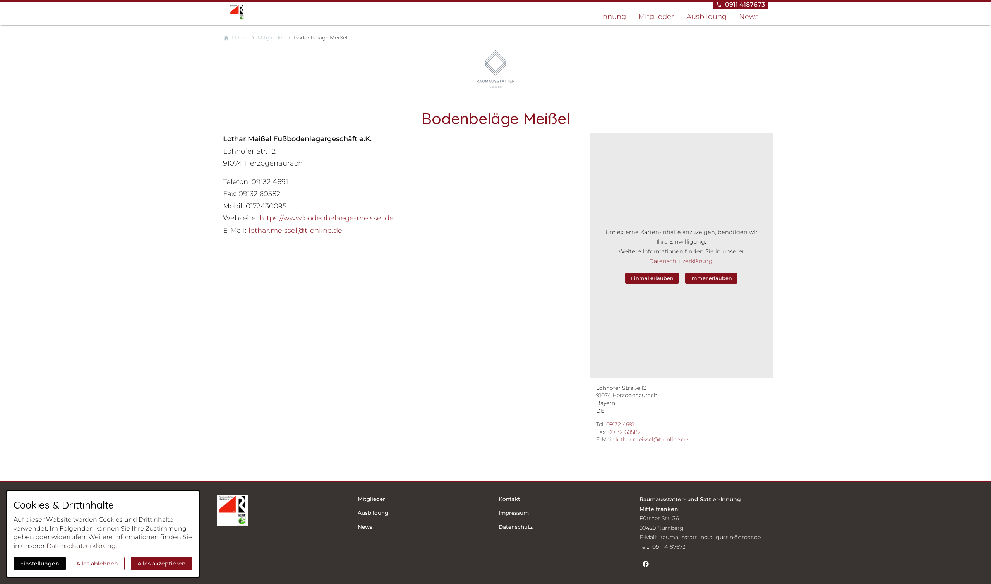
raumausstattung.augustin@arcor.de (710, 537)
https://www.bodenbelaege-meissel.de (326, 218)
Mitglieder (656, 16)
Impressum (514, 513)
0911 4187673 (669, 546)
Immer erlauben (711, 278)
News (749, 16)
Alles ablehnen (97, 563)
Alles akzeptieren (161, 563)
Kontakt (509, 499)
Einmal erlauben (652, 278)
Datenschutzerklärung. (681, 261)
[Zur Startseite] (260, 12)
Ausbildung (706, 16)
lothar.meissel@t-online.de (652, 439)
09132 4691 (620, 424)
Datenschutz (516, 527)
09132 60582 (624, 432)
